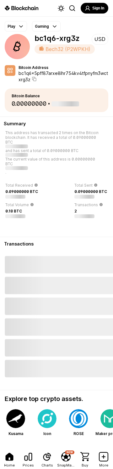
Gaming (42, 26)
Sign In (98, 8)
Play (11, 26)
